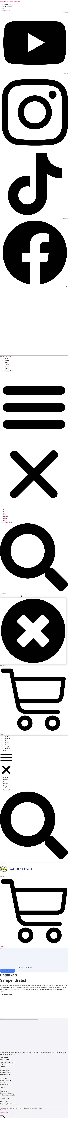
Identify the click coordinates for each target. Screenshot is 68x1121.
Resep (6, 367)
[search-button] (34, 591)
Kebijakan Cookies (4, 1109)
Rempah (7, 360)
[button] (34, 440)
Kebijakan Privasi (4, 1112)
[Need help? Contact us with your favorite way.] (3, 1118)
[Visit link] (34, 869)
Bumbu (7, 358)
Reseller (7, 365)
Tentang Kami (9, 371)
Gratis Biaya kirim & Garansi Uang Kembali (10, 1)
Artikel (6, 369)
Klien (6, 363)
